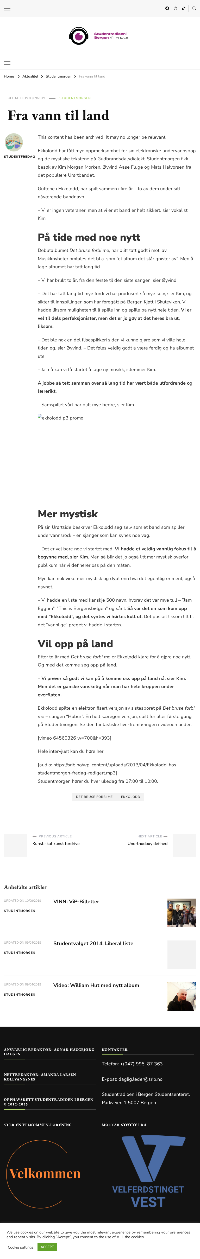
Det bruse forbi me (94, 797)
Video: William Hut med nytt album (96, 985)
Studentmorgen (75, 98)
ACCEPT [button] (47, 1247)
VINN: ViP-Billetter (76, 901)
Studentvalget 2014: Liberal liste (93, 943)
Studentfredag (13, 157)
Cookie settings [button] (21, 1247)
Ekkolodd (130, 797)
